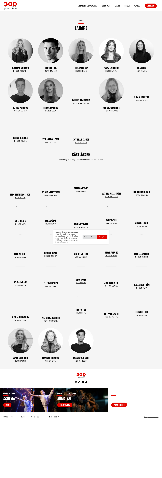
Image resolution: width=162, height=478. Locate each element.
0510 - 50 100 (37, 417)
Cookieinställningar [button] (90, 237)
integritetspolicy (62, 242)
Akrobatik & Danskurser (88, 6)
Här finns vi (54, 417)
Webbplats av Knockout (151, 417)
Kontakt (137, 6)
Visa (7, 405)
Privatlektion (119, 405)
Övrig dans (106, 6)
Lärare (117, 6)
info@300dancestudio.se (14, 417)
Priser (127, 6)
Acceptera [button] (102, 237)
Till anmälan (65, 405)
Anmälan (150, 6)
